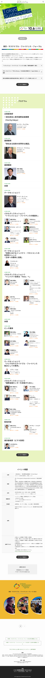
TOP (10, 649)
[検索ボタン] (43, 1)
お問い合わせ (20, 649)
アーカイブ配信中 (22, 84)
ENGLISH (22, 38)
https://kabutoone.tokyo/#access (23, 551)
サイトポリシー (27, 649)
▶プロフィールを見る (21, 129)
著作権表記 (33, 649)
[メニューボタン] (2, 1)
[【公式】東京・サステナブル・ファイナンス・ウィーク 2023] (22, 1)
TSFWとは (14, 649)
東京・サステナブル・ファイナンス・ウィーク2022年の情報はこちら (23, 638)
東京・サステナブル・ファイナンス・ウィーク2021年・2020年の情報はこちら (22, 643)
